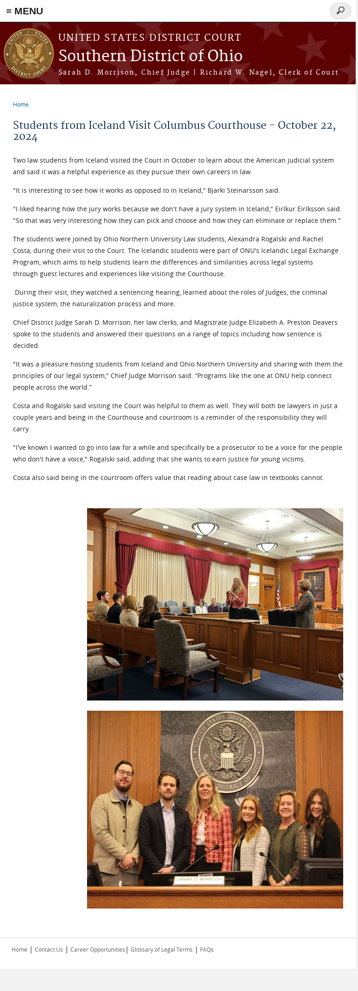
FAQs (207, 949)
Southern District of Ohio (150, 56)
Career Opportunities (97, 949)
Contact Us (49, 949)
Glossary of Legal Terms (162, 949)
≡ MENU (24, 11)
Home (21, 104)
